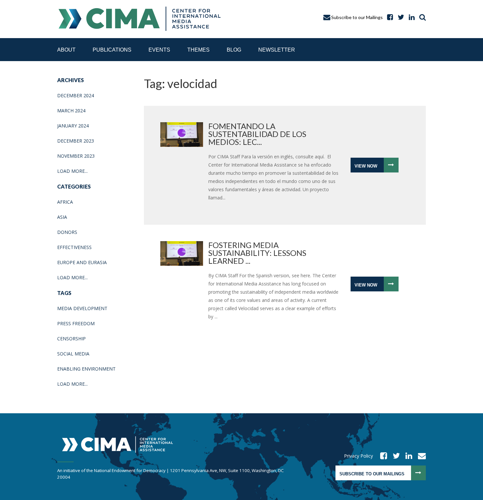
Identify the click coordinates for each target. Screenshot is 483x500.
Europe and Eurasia (82, 262)
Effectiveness (74, 247)
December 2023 (75, 141)
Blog (234, 50)
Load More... (72, 171)
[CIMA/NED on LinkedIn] (410, 17)
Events (159, 50)
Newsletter (276, 50)
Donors (67, 232)
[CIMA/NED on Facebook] (381, 456)
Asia (62, 217)
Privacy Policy (358, 456)
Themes (198, 50)
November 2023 (76, 156)
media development (82, 308)
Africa (65, 202)
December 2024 (75, 95)
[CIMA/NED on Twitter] (394, 456)
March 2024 (71, 110)
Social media (73, 354)
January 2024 (73, 126)
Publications (112, 50)
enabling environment (86, 369)
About (66, 50)
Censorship (71, 338)
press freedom (76, 323)
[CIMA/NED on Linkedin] (406, 456)
